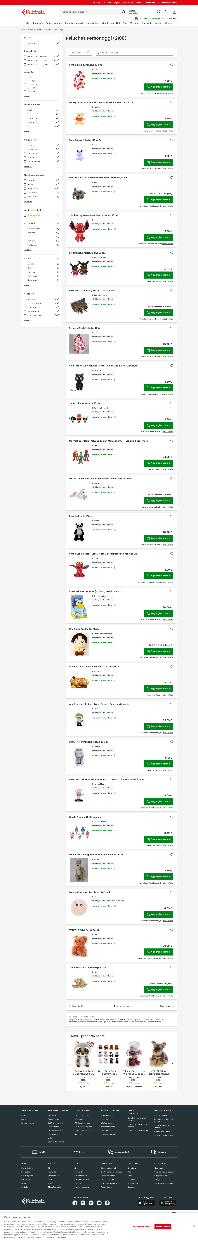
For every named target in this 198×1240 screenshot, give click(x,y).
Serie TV (77, 1183)
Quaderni (131, 1187)
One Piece (32, 193)
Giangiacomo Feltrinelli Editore (163, 1120)
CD (49, 1168)
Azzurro (30, 264)
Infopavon (31, 307)
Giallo (29, 268)
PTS (29, 126)
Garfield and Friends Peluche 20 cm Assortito (94, 666)
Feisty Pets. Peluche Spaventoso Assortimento (108, 1073)
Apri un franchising (82, 1115)
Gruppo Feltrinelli (161, 1115)
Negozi (117, 2)
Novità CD (52, 1172)
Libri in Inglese (27, 1176)
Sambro (96, 107)
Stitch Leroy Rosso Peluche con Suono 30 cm (93, 215)
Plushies (31, 157)
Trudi (29, 110)
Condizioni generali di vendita (137, 1119)
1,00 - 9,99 (31, 81)
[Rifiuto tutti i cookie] (194, 1226)
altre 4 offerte (167, 93)
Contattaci (105, 1130)
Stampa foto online (56, 1142)
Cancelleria (132, 1179)
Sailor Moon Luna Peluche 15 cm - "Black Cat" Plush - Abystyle (103, 365)
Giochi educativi (108, 1176)
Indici (50, 1138)
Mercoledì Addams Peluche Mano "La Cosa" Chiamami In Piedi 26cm (106, 779)
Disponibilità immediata (37, 56)
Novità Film (79, 1172)
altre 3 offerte (167, 958)
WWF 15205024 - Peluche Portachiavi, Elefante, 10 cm (98, 177)
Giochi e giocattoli (108, 1168)
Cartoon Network (100, 408)
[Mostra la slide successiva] (173, 1064)
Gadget (157, 1179)
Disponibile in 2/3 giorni (37, 64)
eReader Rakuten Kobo (163, 1183)
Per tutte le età (33, 229)
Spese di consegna (109, 1134)
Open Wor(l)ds (133, 1183)
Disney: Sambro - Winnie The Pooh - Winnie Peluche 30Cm (101, 102)
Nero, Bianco (33, 280)
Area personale (107, 1115)
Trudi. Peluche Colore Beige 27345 (88, 967)
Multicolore (32, 276)
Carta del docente (55, 1130)
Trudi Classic (33, 149)
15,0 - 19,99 (32, 88)
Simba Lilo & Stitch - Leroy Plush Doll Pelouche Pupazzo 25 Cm (103, 553)
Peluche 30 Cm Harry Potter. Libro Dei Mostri (93, 290)
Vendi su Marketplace (83, 1127)
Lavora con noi (27, 1123)
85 (128, 1006)
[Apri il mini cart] (166, 11)
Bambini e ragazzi (81, 1187)
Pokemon (31, 180)
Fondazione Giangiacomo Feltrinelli (165, 1126)
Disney (30, 184)
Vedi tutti (28, 96)
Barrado (97, 709)
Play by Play (32, 118)
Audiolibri (25, 1187)
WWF (95, 182)
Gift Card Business (82, 1123)
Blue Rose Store (34, 315)
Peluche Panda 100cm (81, 516)
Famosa (96, 746)
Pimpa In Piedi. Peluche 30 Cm (85, 64)
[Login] (174, 11)
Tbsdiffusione (33, 311)
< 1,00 (29, 77)
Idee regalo (158, 1168)
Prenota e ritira (54, 1119)
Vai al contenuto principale (33, 3)
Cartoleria (132, 1168)
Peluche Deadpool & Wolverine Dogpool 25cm (134, 1073)
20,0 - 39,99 (32, 91)
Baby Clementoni (35, 161)
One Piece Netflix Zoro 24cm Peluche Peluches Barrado (99, 704)
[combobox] (93, 12)
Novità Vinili (52, 1183)
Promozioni (32, 43)
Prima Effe (78, 1134)
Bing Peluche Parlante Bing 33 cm (87, 252)
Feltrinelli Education (162, 1131)
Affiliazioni (78, 1119)
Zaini (130, 1176)
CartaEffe (96, 2)
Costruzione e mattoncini (111, 1172)
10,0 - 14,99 (32, 84)
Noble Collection (100, 295)
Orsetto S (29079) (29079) (84, 929)
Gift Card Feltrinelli (55, 1123)
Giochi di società (108, 1179)
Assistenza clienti (169, 2)
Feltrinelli (31, 299)
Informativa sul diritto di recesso (137, 1125)
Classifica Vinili (54, 1187)
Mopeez (31, 145)
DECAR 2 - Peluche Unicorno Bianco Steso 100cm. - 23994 (100, 478)
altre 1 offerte (168, 168)
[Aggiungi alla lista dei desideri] (172, 65)
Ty (28, 114)
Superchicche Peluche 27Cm (84, 403)
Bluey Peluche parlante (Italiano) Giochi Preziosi (95, 591)
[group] (138, 18)
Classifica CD (53, 1176)
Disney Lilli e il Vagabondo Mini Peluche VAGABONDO (97, 854)
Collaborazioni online (83, 1130)
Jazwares (31, 122)
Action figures (106, 1187)
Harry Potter (32, 189)
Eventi (139, 2)
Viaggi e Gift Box (161, 1176)
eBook (23, 1183)
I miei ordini (105, 1119)
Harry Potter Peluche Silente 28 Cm (88, 741)
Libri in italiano (27, 1168)
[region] (99, 1226)
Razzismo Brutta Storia (163, 1135)
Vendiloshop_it (34, 303)
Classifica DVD (80, 1176)
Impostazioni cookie (142, 1226)
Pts (94, 220)
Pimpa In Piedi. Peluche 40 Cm (85, 328)
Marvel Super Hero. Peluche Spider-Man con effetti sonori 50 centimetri (108, 441)
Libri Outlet (25, 1172)
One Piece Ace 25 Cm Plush (84, 629)
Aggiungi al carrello (160, 86)
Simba (96, 558)
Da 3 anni (31, 241)
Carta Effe (52, 1115)
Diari (129, 1172)
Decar (96, 521)
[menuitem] (28, 23)
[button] (123, 12)
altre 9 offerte (167, 582)
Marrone (31, 272)
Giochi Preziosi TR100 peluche (85, 817)
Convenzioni (150, 2)
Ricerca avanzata (133, 12)
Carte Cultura (53, 1127)
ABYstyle (97, 370)
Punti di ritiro (128, 2)
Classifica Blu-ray (82, 1179)
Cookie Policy (60, 1237)
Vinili (50, 1179)
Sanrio (96, 445)
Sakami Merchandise (102, 633)
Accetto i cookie (163, 1226)
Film (76, 1168)
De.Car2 (96, 483)
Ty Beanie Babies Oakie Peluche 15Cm (84, 1072)
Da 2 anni (31, 233)
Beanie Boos (33, 153)
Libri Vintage (26, 1179)
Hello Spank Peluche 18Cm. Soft (86, 140)
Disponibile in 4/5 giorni (37, 60)
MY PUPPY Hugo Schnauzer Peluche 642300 (159, 1073)
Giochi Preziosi (99, 257)
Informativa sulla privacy (138, 1130)
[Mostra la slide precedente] (70, 1064)
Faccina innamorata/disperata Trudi (89, 892)
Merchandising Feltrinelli (164, 1172)
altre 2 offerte (167, 131)
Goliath (96, 671)
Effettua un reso (107, 1123)
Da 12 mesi (32, 245)
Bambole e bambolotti (110, 1183)
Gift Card (107, 2)
